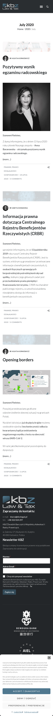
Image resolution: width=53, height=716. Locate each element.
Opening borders (18, 359)
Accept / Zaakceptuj (26, 691)
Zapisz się (9, 592)
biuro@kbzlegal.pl (18, 516)
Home (20, 29)
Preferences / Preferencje (26, 705)
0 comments (16, 179)
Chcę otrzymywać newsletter (19, 576)
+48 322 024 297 (15, 520)
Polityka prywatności (31, 712)
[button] (49, 657)
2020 (27, 29)
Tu (31, 586)
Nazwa (7, 556)
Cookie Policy (18, 712)
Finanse (7, 167)
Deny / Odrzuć (26, 698)
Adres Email (9, 566)
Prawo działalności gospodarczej (11, 171)
